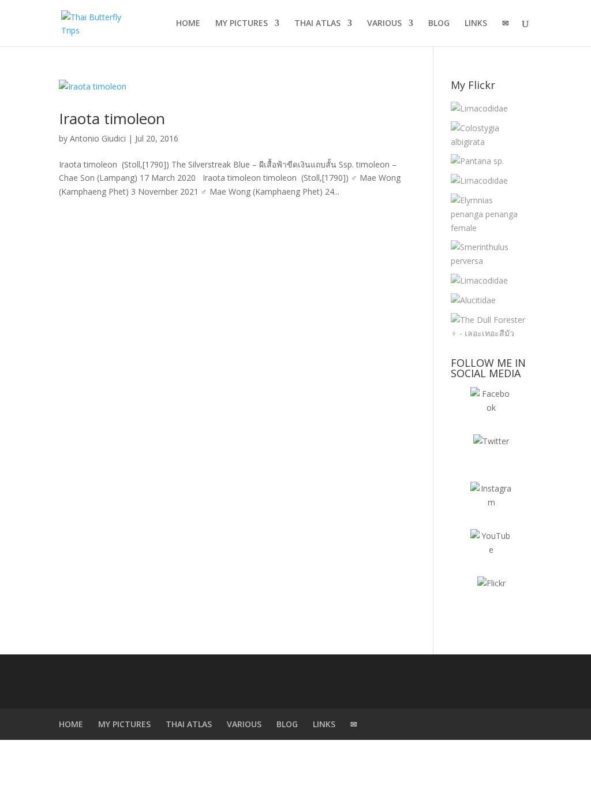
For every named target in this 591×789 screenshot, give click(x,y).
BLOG (439, 23)
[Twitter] (491, 455)
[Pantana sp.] (477, 161)
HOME (188, 23)
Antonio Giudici (98, 138)
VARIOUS (384, 23)
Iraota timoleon (112, 118)
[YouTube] (491, 550)
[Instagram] (491, 502)
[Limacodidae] (479, 109)
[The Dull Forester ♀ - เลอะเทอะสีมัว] (488, 327)
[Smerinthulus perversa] (488, 254)
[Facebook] (491, 408)
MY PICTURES (241, 23)
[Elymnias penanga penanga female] (488, 214)
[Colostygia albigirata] (488, 135)
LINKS (476, 23)
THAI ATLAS (317, 23)
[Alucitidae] (473, 300)
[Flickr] (491, 597)
